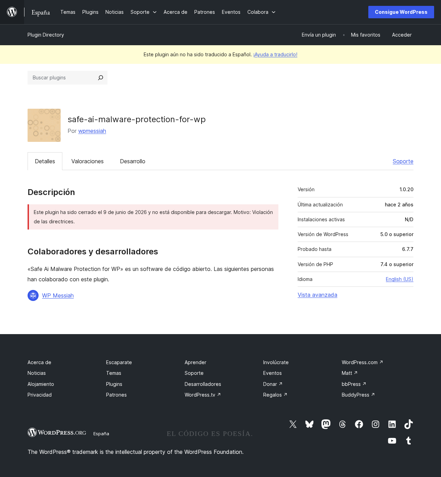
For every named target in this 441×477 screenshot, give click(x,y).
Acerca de (39, 362)
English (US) (399, 279)
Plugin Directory (46, 35)
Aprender (195, 362)
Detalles (45, 161)
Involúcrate (276, 362)
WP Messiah (58, 295)
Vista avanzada (317, 294)
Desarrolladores (203, 384)
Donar (273, 384)
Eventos (272, 373)
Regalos (275, 395)
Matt (350, 373)
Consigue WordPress (401, 12)
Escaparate (119, 362)
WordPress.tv (203, 395)
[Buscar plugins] (100, 78)
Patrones (116, 395)
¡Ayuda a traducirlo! (275, 54)
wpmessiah (92, 130)
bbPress (354, 384)
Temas (113, 373)
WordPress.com (362, 362)
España (101, 433)
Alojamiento (41, 384)
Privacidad (40, 395)
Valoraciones (87, 161)
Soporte (403, 161)
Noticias (37, 373)
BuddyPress (358, 395)
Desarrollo (132, 161)
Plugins (114, 384)
